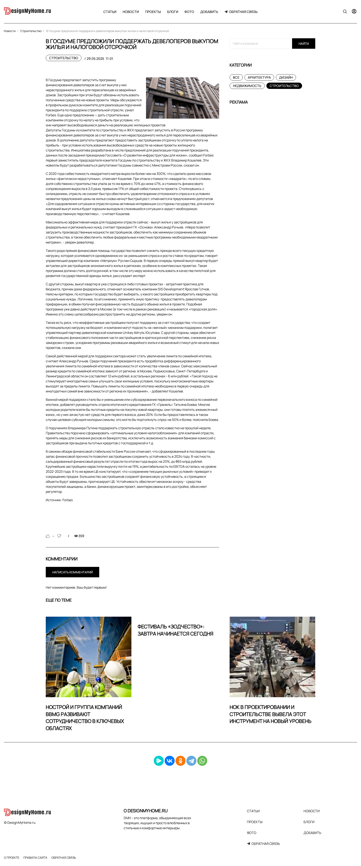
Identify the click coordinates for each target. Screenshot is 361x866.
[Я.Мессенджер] (159, 761)
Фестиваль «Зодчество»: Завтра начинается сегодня (175, 630)
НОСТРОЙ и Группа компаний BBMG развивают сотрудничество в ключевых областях (85, 717)
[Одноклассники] (180, 761)
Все (236, 77)
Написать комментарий (72, 572)
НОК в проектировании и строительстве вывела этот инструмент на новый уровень (270, 713)
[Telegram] (191, 761)
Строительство (63, 58)
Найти (304, 43)
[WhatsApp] (202, 761)
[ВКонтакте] (170, 761)
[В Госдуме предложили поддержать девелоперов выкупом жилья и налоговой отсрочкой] (182, 98)
